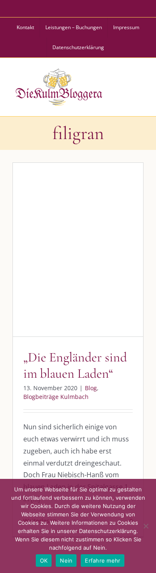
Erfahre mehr (102, 560)
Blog (44, 267)
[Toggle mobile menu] (139, 86)
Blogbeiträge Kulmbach (86, 267)
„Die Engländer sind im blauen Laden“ (75, 365)
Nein (66, 560)
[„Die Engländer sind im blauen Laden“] (78, 249)
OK (44, 560)
